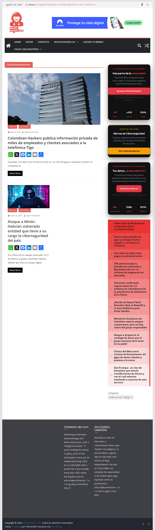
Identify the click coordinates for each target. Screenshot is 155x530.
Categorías (113, 393)
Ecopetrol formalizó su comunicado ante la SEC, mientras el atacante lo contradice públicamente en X (66, 6)
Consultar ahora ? (129, 188)
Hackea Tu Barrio (93, 41)
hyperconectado (31, 132)
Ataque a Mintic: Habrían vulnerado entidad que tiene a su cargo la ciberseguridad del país (28, 231)
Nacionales (25, 127)
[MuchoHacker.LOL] (8, 45)
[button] (77, 42)
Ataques (12, 127)
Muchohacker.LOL (64, 41)
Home (17, 41)
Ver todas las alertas (129, 151)
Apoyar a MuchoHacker (129, 91)
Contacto (43, 41)
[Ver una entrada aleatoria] (146, 45)
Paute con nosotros (26, 49)
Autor (29, 41)
